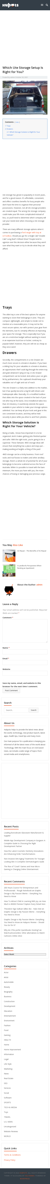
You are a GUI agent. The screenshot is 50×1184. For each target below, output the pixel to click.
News (6, 1073)
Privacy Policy (9, 1160)
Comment (8, 617)
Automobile (9, 982)
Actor (6, 972)
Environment (9, 1020)
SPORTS (7, 1102)
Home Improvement (12, 1049)
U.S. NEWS (8, 1122)
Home (6, 1044)
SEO (5, 1083)
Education (8, 1011)
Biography (8, 991)
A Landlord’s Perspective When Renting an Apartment (29, 566)
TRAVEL (7, 1117)
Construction (9, 1001)
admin (12, 77)
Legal (6, 1059)
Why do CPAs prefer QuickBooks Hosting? (21, 930)
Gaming (7, 1035)
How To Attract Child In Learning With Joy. (21, 901)
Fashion (7, 1025)
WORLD (7, 1136)
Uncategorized (10, 1126)
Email (6, 658)
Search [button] (33, 710)
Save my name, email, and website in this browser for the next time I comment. (22, 685)
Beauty (7, 987)
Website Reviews (11, 1131)
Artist (6, 977)
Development (9, 1006)
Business (7, 996)
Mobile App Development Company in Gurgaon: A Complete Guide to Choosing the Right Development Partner (24, 843)
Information (9, 1054)
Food (6, 1030)
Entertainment (10, 1016)
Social (6, 1093)
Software (8, 1097)
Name (6, 648)
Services (7, 1088)
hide (17, 122)
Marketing (8, 1069)
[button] (42, 5)
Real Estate (8, 1078)
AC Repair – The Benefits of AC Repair (31, 551)
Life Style (8, 1064)
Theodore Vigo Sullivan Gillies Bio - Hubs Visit (22, 909)
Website (6, 669)
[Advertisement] (25, 39)
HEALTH (7, 1040)
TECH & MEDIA (10, 1107)
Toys (6, 1112)
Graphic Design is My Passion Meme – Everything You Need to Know (23, 893)
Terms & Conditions (12, 1155)
